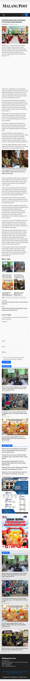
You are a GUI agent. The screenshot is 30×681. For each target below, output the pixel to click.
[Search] (22, 15)
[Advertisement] (15, 73)
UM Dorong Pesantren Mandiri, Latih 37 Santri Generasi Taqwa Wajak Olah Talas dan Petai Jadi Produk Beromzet (15, 377)
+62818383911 (8, 664)
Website (4, 352)
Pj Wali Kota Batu (14, 297)
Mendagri (8, 297)
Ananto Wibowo (5, 24)
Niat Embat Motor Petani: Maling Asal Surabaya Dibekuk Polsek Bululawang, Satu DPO (15, 638)
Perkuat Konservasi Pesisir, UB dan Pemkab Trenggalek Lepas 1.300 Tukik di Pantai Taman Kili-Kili (15, 402)
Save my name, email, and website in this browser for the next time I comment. (13, 358)
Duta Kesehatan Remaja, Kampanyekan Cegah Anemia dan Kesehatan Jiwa (14, 308)
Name (4, 341)
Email (3, 346)
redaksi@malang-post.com (10, 666)
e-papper (26, 15)
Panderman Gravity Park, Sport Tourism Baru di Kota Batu (15, 302)
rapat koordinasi (22, 297)
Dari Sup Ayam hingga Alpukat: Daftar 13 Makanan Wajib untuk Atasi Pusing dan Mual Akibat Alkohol (15, 426)
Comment (4, 321)
